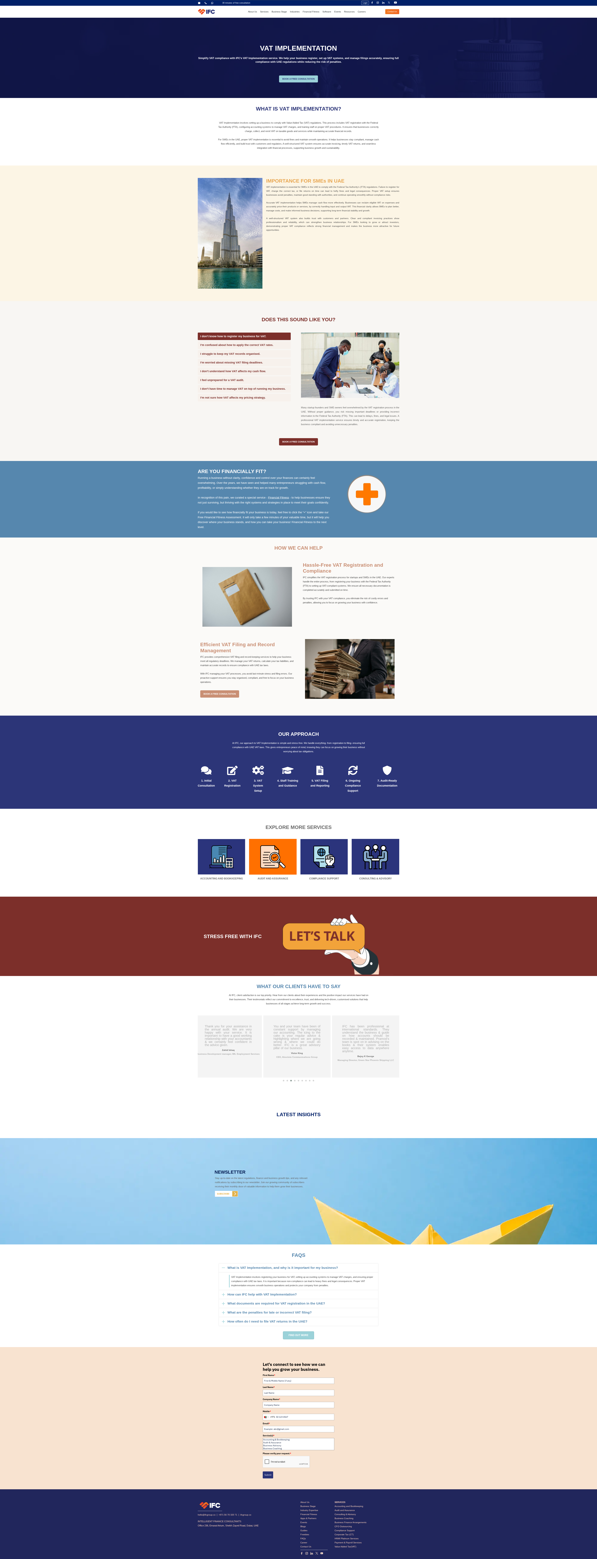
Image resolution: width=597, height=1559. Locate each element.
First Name (269, 1375)
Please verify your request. (277, 1453)
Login (365, 3)
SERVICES (340, 1502)
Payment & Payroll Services (348, 1542)
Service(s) (268, 1435)
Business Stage (279, 11)
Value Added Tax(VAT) (345, 1546)
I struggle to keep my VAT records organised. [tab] (230, 353)
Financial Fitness (311, 11)
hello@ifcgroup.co (206, 1515)
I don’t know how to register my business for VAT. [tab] (233, 336)
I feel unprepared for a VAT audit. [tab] (222, 380)
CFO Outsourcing (343, 1526)
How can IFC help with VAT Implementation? (262, 1294)
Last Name (269, 1387)
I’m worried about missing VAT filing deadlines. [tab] (231, 362)
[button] (283, 1080)
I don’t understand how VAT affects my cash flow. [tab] (233, 371)
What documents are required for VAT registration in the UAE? (276, 1303)
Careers (362, 11)
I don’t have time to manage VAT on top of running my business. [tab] (243, 388)
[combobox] (269, 1417)
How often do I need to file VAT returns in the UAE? (267, 1321)
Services (264, 11)
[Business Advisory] (298, 1445)
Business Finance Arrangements (350, 1522)
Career (303, 1542)
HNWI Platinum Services (347, 1538)
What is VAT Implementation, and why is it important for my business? (282, 1267)
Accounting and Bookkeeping (349, 1506)
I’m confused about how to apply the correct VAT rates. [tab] (236, 345)
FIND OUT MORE (298, 1335)
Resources (349, 11)
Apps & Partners (308, 1518)
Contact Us (392, 12)
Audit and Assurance (345, 1510)
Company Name (271, 1399)
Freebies (304, 1534)
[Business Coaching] (298, 1448)
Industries (295, 11)
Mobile (267, 1411)
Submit (267, 1474)
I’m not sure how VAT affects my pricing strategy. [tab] (233, 397)
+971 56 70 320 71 (228, 1515)
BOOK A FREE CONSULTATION (298, 79)
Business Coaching (344, 1518)
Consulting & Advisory (345, 1514)
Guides (303, 1530)
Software (326, 11)
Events (337, 11)
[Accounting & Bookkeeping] (298, 1439)
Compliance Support (345, 1530)
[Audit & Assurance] (298, 1442)
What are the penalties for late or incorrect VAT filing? (269, 1312)
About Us (252, 11)
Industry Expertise (309, 1510)
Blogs (303, 1526)
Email (266, 1423)
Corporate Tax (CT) (344, 1534)
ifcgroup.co (245, 1515)
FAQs (303, 1538)
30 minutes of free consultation (236, 3)
